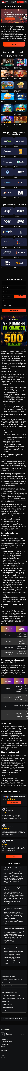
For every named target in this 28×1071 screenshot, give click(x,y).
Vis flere (14, 856)
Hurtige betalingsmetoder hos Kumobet (12, 979)
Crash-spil (16, 56)
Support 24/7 (5, 1001)
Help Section (5, 1010)
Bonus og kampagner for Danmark (11, 989)
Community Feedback (7, 1007)
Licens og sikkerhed (7, 1004)
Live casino (10, 56)
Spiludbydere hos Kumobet (9, 982)
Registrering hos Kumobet (9, 986)
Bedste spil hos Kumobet (8, 976)
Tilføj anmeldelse (14, 802)
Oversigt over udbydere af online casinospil (13, 998)
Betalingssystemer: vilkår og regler (11, 995)
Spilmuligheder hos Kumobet (9, 992)
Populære (3, 55)
